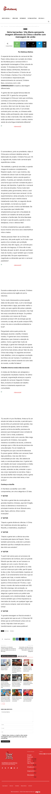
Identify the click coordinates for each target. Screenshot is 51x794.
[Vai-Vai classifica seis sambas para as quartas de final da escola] (28, 677)
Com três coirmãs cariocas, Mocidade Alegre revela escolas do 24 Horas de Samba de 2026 (5, 684)
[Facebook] (17, 639)
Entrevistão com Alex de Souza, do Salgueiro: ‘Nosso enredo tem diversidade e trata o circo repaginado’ (26, 649)
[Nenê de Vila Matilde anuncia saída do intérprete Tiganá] (6, 662)
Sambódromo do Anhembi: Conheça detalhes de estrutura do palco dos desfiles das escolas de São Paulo (8, 649)
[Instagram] (14, 768)
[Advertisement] (34, 7)
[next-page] (4, 704)
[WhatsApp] (14, 639)
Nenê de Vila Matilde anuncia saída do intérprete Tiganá (5, 668)
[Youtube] (11, 768)
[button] (48, 21)
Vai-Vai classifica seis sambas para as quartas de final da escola (28, 683)
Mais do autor (22, 656)
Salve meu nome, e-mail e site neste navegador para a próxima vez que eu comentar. (14, 736)
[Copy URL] (23, 639)
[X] (20, 639)
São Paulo (6, 26)
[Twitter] (5, 768)
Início (2, 26)
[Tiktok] (17, 768)
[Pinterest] (8, 768)
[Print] (29, 639)
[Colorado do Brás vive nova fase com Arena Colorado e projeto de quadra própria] (28, 662)
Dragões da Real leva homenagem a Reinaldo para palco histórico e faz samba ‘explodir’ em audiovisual (16, 669)
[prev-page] (2, 704)
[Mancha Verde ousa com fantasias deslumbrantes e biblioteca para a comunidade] (17, 692)
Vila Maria (12, 630)
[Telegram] (26, 639)
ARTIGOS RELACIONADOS (9, 656)
